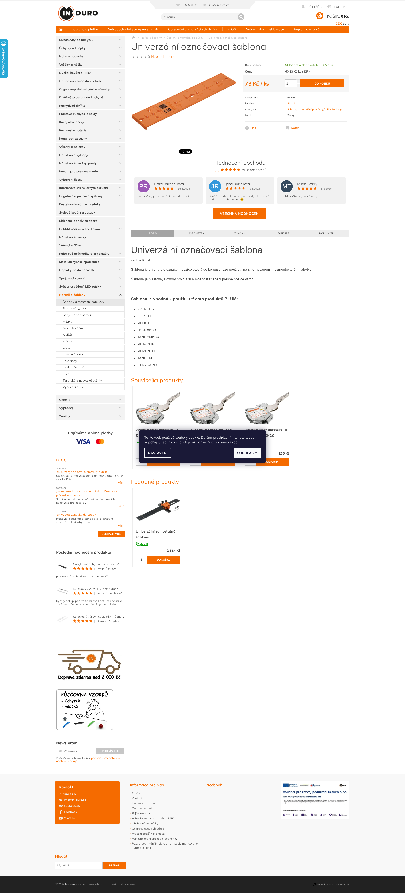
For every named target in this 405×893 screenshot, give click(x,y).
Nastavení (157, 453)
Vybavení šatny (70, 180)
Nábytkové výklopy (73, 155)
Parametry (196, 233)
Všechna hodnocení (240, 213)
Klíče (66, 374)
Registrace (341, 6)
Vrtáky (67, 321)
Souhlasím (247, 453)
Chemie (64, 400)
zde (235, 442)
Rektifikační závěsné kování (80, 229)
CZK (339, 24)
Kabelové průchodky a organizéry (84, 254)
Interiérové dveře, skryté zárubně (84, 188)
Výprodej (66, 408)
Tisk (253, 128)
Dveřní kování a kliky (75, 73)
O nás (136, 793)
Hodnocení (327, 233)
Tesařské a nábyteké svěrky (82, 380)
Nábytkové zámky (72, 237)
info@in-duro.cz (75, 799)
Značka (239, 233)
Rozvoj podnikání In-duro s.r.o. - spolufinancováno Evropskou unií (165, 845)
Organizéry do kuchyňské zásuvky (84, 89)
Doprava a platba (84, 29)
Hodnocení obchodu (145, 803)
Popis (153, 233)
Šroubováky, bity (74, 308)
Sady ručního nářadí (77, 315)
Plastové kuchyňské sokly (78, 114)
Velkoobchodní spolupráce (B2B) (133, 29)
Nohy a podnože (71, 56)
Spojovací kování (72, 278)
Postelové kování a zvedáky (80, 204)
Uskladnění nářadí (75, 367)
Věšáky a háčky (70, 64)
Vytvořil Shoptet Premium (333, 884)
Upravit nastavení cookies (123, 884)
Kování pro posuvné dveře (78, 171)
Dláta (66, 348)
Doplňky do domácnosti (76, 270)
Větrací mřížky (70, 245)
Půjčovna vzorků (307, 29)
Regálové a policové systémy (81, 196)
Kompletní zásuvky (73, 138)
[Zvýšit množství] (298, 81)
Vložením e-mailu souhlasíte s (88, 760)
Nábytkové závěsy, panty (78, 163)
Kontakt (137, 798)
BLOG (231, 29)
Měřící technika (73, 328)
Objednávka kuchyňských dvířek (192, 29)
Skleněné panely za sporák (79, 221)
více (121, 482)
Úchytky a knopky (72, 48)
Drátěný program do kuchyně (81, 97)
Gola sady (70, 361)
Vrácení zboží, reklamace (265, 29)
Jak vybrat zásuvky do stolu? (76, 514)
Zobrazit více (111, 533)
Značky (64, 416)
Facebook (70, 812)
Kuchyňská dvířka (72, 106)
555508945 (72, 805)
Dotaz (295, 128)
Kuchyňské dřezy (71, 122)
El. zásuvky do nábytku (76, 40)
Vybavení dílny (73, 387)
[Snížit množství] (298, 85)
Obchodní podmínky (145, 823)
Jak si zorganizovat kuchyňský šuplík (81, 472)
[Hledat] (241, 16)
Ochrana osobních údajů (148, 828)
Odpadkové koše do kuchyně (80, 81)
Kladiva (68, 341)
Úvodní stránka (61, 29)
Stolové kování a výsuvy (77, 212)
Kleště (67, 334)
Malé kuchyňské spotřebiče (79, 262)
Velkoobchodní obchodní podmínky (154, 838)
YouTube (70, 818)
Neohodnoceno (163, 56)
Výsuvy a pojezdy (72, 147)
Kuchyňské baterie (72, 130)
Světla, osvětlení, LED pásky (80, 286)
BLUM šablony (333, 109)
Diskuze (283, 233)
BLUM (291, 103)
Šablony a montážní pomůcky (83, 302)
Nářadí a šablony (72, 295)
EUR (346, 23)
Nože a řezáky (73, 354)
